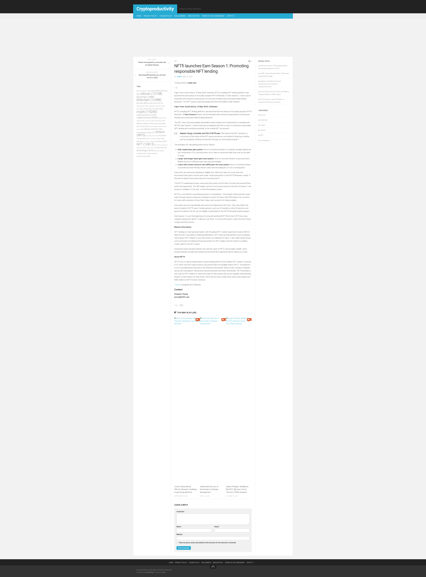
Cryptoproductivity (155, 9)
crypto (230, 16)
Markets (144, 138)
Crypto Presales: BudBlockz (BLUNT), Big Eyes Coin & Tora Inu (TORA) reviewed (237, 489)
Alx (164, 572)
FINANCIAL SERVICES (152, 129)
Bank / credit (148, 91)
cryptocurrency (147, 117)
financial (153, 126)
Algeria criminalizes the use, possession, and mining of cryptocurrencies (269, 84)
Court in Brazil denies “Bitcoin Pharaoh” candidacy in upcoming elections (185, 489)
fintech (263, 130)
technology (145, 150)
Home (138, 16)
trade (157, 150)
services (150, 147)
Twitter (177, 285)
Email (217, 527)
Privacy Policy (150, 16)
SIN (157, 147)
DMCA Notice (193, 16)
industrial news (152, 136)
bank (140, 91)
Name (179, 527)
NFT (175, 61)
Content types (149, 109)
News (162, 141)
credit (159, 109)
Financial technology (146, 132)
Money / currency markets (149, 141)
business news (154, 103)
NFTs (158, 145)
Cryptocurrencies (146, 115)
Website (179, 534)
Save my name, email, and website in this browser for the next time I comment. (207, 543)
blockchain (145, 97)
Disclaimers (180, 16)
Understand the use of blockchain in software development (209, 489)
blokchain (149, 100)
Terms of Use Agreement (213, 16)
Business (142, 103)
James (179, 77)
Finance (144, 126)
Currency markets (151, 121)
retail (143, 147)
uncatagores (265, 140)
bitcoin (151, 94)
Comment (181, 511)
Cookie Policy (166, 16)
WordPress (150, 572)
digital (162, 121)
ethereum (142, 123)
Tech (163, 147)
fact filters (152, 123)
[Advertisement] (213, 37)
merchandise (155, 138)
